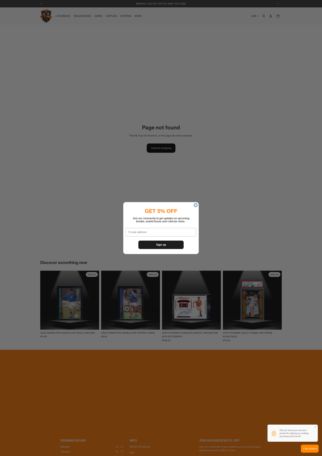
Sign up (161, 244)
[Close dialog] (195, 205)
